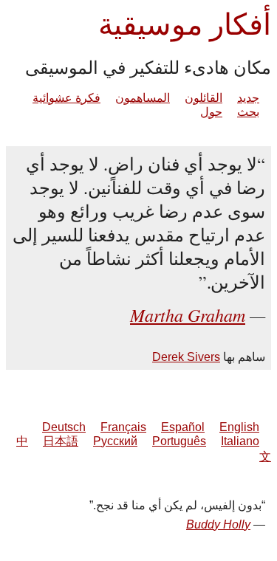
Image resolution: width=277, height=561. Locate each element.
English (239, 427)
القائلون (203, 98)
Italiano (240, 441)
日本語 (60, 441)
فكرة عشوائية (66, 98)
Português (179, 441)
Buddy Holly (218, 524)
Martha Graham (187, 314)
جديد (248, 98)
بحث (248, 112)
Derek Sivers (186, 357)
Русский (115, 441)
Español (183, 427)
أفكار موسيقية (184, 23)
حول (211, 112)
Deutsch (64, 427)
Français (123, 427)
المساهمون (142, 98)
